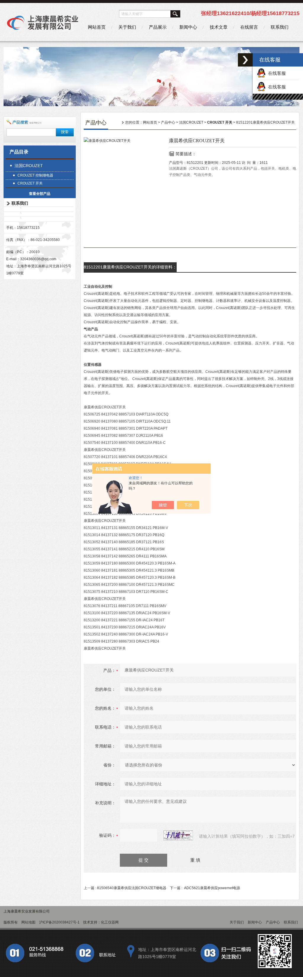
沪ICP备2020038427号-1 (59, 922)
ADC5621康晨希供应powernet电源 (212, 888)
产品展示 (158, 27)
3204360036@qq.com (38, 259)
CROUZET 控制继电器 (35, 175)
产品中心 (168, 122)
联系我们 (280, 27)
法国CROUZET (28, 165)
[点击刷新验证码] (178, 835)
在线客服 (276, 73)
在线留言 (249, 27)
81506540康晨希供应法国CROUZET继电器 (131, 888)
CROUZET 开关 (30, 183)
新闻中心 (188, 27)
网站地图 (28, 922)
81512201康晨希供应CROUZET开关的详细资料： (130, 267)
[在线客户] (245, 60)
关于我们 (127, 27)
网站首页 (97, 27)
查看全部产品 (39, 194)
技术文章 (219, 27)
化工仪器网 (110, 922)
